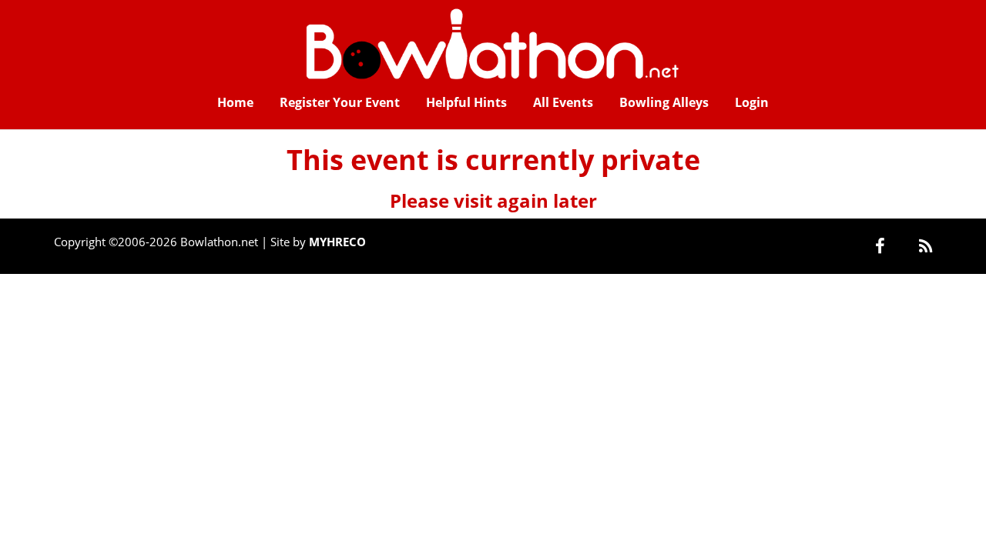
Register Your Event (340, 102)
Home (235, 102)
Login (752, 102)
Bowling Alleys (664, 102)
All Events (563, 102)
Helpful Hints (466, 102)
